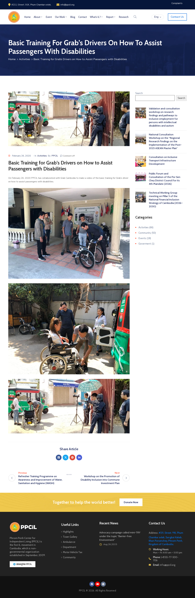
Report (109, 17)
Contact (82, 17)
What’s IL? (95, 17)
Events (142, 238)
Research (123, 17)
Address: (153, 532)
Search (139, 93)
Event (49, 17)
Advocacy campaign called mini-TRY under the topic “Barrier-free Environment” (119, 536)
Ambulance (69, 542)
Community (144, 233)
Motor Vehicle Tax (72, 552)
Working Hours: (161, 549)
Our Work (60, 17)
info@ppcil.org (67, 4)
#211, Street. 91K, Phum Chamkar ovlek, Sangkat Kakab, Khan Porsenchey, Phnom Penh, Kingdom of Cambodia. (166, 538)
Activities (24, 59)
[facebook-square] (91, 584)
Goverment (144, 243)
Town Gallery (70, 536)
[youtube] (97, 584)
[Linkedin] (79, 457)
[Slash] (69, 474)
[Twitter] (65, 457)
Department (69, 547)
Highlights (68, 531)
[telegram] (103, 584)
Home (27, 17)
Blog (72, 17)
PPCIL (55, 155)
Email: (164, 564)
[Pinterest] (72, 457)
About (37, 17)
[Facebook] (59, 457)
